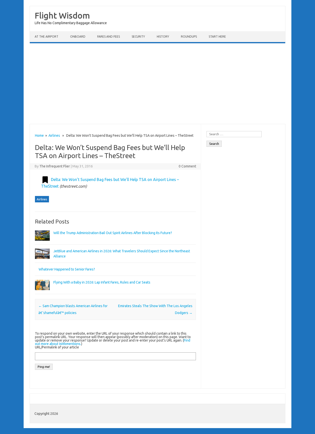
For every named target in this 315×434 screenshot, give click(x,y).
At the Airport (46, 36)
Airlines (54, 135)
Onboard (77, 36)
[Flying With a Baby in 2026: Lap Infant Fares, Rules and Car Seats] (42, 292)
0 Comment (187, 166)
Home (39, 135)
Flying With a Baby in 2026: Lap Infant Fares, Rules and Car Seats (101, 282)
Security (138, 36)
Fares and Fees (108, 36)
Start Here (217, 36)
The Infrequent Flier (54, 166)
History (163, 36)
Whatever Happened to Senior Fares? (67, 269)
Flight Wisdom (62, 15)
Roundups (189, 36)
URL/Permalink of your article (57, 347)
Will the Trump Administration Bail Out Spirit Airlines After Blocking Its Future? (112, 233)
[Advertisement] (157, 83)
